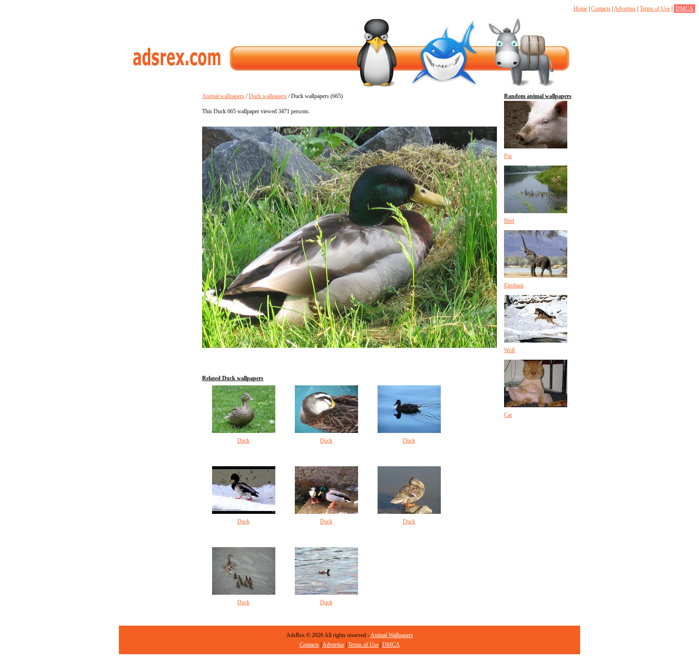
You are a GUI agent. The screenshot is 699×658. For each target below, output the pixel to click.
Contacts (601, 8)
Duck (243, 440)
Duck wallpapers (268, 96)
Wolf (509, 350)
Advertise (625, 8)
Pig (508, 156)
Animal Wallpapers (391, 635)
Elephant (514, 285)
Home (580, 8)
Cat (508, 415)
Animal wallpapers (223, 96)
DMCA (684, 8)
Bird (509, 220)
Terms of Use (655, 8)
